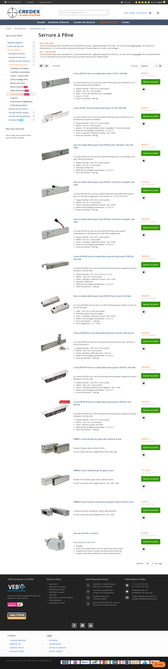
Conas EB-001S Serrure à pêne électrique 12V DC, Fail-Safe (100, 73)
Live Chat (52, 595)
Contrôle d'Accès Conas (37, 29)
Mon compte (129, 13)
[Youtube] (82, 625)
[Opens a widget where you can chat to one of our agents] (159, 665)
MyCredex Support (56, 592)
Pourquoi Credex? (17, 651)
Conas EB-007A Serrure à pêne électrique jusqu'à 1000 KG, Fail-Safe (104, 367)
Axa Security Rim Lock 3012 (86, 533)
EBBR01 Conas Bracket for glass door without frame (97, 439)
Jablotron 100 (15, 644)
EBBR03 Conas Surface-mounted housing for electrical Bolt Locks (103, 502)
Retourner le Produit (57, 587)
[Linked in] (90, 625)
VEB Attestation (55, 600)
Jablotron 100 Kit (17, 647)
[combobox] (84, 12)
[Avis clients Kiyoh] (150, 3)
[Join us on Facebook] (74, 625)
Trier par (134, 66)
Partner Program (56, 651)
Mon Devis (53, 584)
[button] (143, 89)
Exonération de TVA (57, 603)
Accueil (8, 29)
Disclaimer (53, 640)
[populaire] (55, 422)
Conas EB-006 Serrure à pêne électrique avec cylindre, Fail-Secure (104, 333)
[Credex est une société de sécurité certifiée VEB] (17, 584)
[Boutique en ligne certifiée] (15, 603)
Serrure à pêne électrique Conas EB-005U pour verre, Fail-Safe (102, 296)
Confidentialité (55, 644)
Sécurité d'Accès (20, 29)
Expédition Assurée (57, 589)
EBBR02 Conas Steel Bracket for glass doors (94, 470)
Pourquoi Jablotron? (18, 640)
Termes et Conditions (57, 647)
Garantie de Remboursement (61, 597)
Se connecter (141, 13)
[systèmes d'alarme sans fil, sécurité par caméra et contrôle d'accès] (24, 8)
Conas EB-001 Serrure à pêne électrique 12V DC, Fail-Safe (100, 108)
